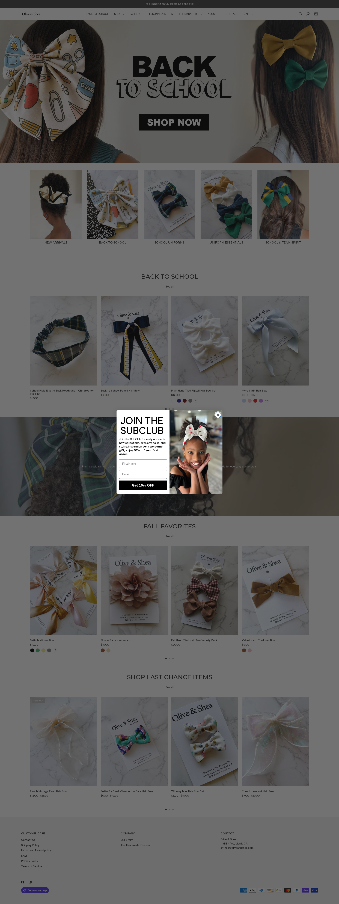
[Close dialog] (218, 415)
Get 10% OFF (143, 485)
